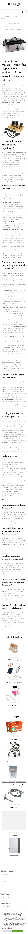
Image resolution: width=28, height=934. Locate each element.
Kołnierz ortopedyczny (14, 660)
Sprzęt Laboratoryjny (8, 781)
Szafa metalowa (14, 858)
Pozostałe (4, 910)
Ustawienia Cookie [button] (7, 930)
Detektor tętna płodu (14, 705)
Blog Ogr (14, 4)
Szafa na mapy (5, 881)
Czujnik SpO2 (14, 807)
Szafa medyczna (6, 878)
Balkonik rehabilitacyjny (14, 762)
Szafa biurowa (5, 888)
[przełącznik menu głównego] (2, 12)
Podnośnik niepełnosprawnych (14, 682)
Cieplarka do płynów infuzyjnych (14, 785)
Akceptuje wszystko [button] (17, 930)
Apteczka (14, 739)
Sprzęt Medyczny (14, 23)
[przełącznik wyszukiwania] (26, 11)
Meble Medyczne (14, 854)
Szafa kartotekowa (6, 884)
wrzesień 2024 (5, 897)
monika (8, 29)
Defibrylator (14, 835)
